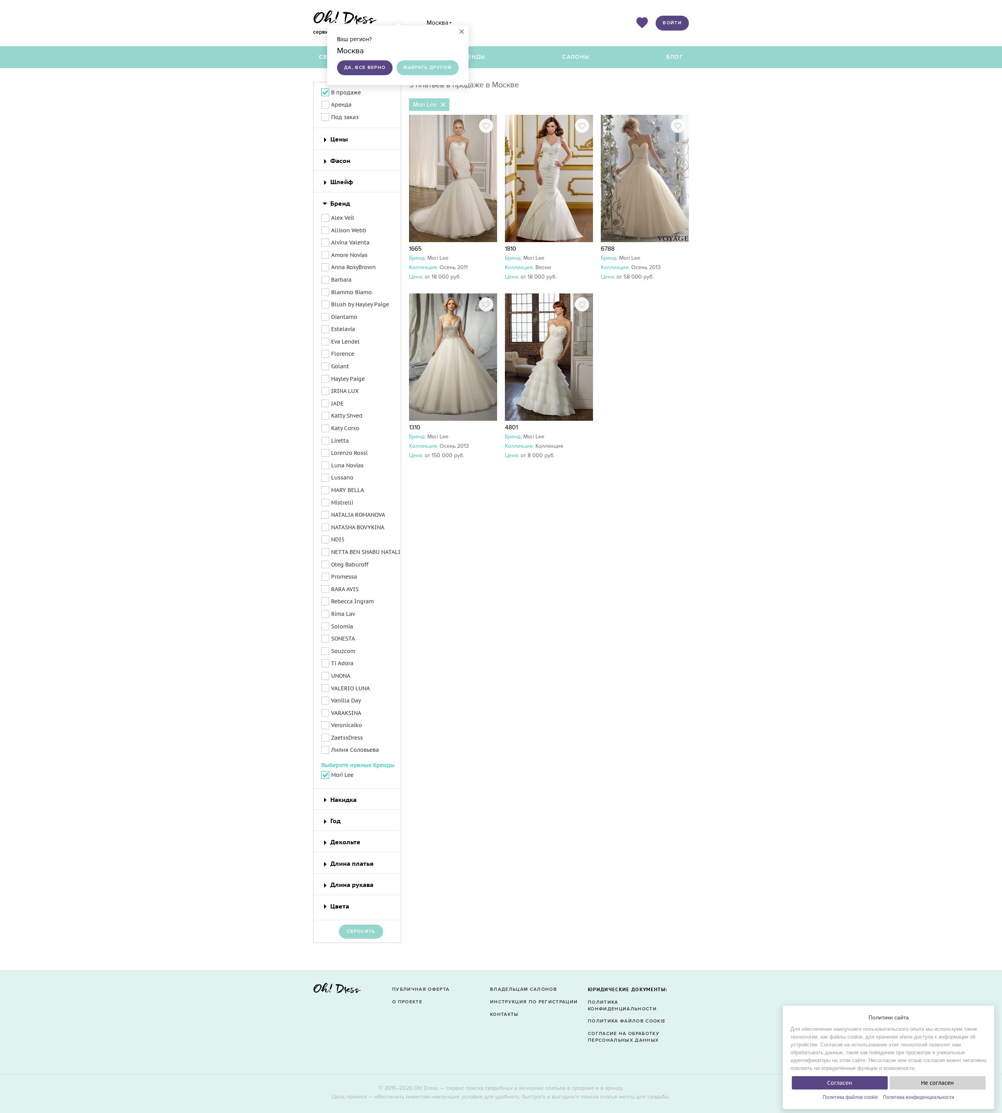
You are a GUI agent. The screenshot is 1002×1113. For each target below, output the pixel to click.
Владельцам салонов (523, 989)
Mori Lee (438, 258)
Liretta (340, 440)
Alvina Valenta (350, 242)
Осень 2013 (646, 267)
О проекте (407, 1002)
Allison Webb (348, 230)
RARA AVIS (345, 589)
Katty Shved (346, 415)
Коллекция (549, 446)
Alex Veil (342, 217)
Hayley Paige (348, 378)
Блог (674, 57)
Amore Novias (349, 255)
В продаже (346, 92)
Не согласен (937, 1082)
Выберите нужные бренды (358, 765)
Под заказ (345, 117)
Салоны (575, 57)
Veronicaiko (346, 725)
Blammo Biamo (351, 292)
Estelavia (343, 329)
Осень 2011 (454, 267)
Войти (672, 23)
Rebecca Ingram (352, 601)
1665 (415, 249)
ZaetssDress (347, 737)
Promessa (344, 576)
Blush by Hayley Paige (360, 304)
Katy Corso (345, 428)
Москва (437, 23)
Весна (543, 267)
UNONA (340, 675)
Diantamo (344, 316)
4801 (511, 427)
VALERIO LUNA (350, 688)
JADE (337, 403)
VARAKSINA (346, 713)
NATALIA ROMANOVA (358, 514)
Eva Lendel (345, 341)
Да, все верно (365, 68)
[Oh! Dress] (337, 991)
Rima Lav (343, 613)
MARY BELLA (347, 490)
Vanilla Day (346, 700)
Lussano (342, 477)
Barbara (341, 279)
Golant (340, 366)
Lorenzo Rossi (349, 452)
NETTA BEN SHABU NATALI (365, 552)
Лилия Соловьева (355, 749)
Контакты (504, 1014)
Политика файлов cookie (850, 1097)
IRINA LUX (345, 391)
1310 (414, 427)
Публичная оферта (420, 989)
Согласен (839, 1082)
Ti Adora (342, 663)
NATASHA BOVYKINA (357, 527)
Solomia (342, 626)
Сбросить (361, 931)
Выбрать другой (428, 68)
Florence (342, 353)
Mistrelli (342, 502)
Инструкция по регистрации (534, 1002)
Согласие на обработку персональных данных (624, 1037)
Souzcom (343, 651)
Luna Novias (347, 465)
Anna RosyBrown (353, 267)
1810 (510, 249)
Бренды (473, 57)
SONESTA (343, 638)
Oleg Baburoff (349, 564)
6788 (608, 249)
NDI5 (337, 539)
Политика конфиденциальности (918, 1097)
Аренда (341, 104)
